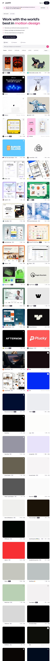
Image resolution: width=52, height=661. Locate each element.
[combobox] (24, 46)
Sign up (41, 3)
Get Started (43, 7)
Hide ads (18, 94)
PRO (9, 72)
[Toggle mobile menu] (3, 3)
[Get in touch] (18, 69)
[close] (47, 8)
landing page (17, 50)
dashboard (10, 50)
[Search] (47, 46)
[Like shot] (23, 69)
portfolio (29, 50)
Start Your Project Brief (10, 37)
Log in (46, 2)
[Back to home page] (8, 3)
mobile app (24, 50)
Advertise (23, 94)
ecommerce (36, 50)
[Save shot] (20, 69)
